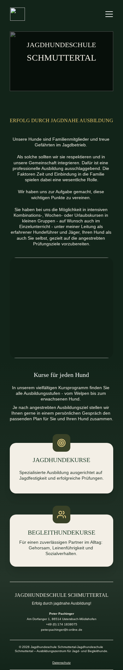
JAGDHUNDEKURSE (61, 459)
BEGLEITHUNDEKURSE (61, 532)
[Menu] (109, 14)
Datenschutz (61, 662)
